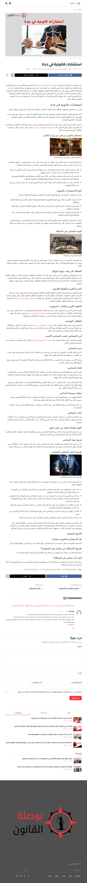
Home (80, 9)
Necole (71, 611)
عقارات (39, 69)
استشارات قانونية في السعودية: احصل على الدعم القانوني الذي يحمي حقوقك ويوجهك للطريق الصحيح (39, 742)
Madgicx (71, 625)
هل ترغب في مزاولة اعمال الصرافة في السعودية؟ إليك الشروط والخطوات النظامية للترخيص (43, 726)
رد (72, 628)
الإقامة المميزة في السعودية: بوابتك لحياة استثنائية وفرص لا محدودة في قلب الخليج (44, 766)
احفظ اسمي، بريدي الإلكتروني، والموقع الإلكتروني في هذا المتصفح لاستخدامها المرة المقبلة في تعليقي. (49, 692)
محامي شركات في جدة (31, 569)
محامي (74, 9)
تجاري (52, 69)
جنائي (48, 69)
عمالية (34, 69)
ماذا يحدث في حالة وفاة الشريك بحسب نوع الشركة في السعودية (51, 718)
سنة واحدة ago (62, 611)
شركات (44, 69)
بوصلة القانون (73, 864)
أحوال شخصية (63, 69)
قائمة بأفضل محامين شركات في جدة (50, 569)
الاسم (79, 673)
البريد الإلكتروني (36, 682)
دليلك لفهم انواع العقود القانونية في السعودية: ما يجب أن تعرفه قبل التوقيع (47, 758)
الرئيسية (77, 876)
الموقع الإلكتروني (76, 682)
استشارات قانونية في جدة (48, 85)
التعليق (79, 646)
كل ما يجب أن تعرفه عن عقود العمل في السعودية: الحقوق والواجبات (50, 734)
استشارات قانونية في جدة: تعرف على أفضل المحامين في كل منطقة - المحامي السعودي (41, 605)
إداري (56, 69)
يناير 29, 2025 (77, 69)
